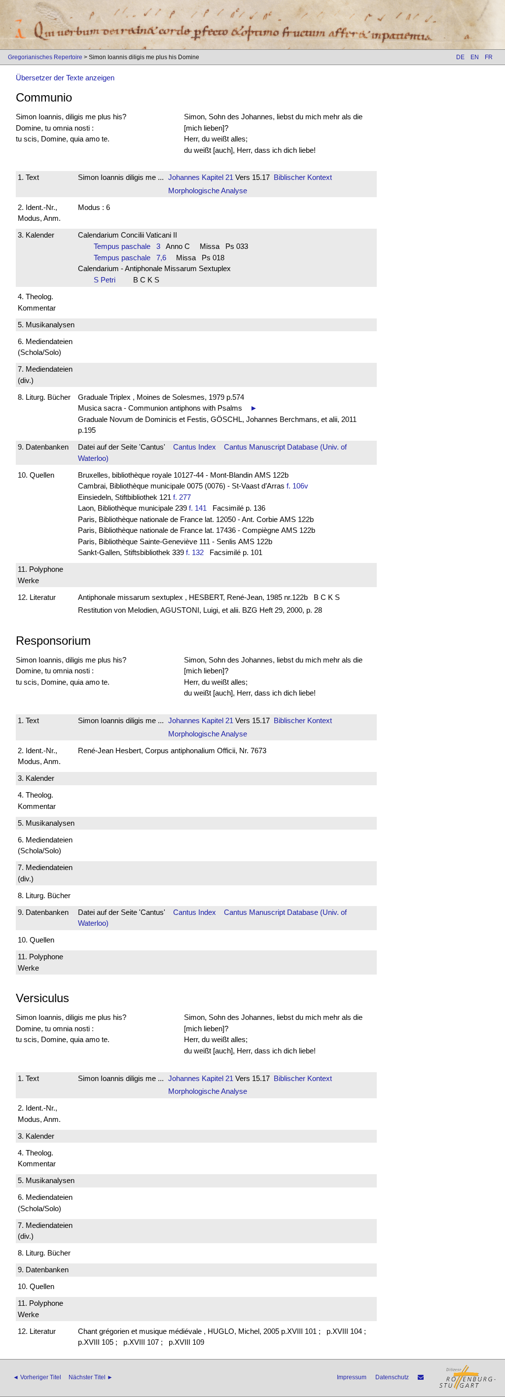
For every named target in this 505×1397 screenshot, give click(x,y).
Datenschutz (392, 1377)
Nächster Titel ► (91, 1377)
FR (489, 57)
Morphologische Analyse (207, 190)
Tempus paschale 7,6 (130, 257)
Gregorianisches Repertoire (45, 57)
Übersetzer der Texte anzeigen (65, 77)
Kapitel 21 (216, 177)
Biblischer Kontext (303, 177)
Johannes (184, 177)
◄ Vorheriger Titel (37, 1377)
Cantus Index (194, 447)
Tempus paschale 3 (127, 246)
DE (460, 57)
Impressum (351, 1377)
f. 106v (297, 486)
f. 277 (182, 497)
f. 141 (198, 508)
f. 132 (195, 552)
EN (474, 57)
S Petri (107, 280)
